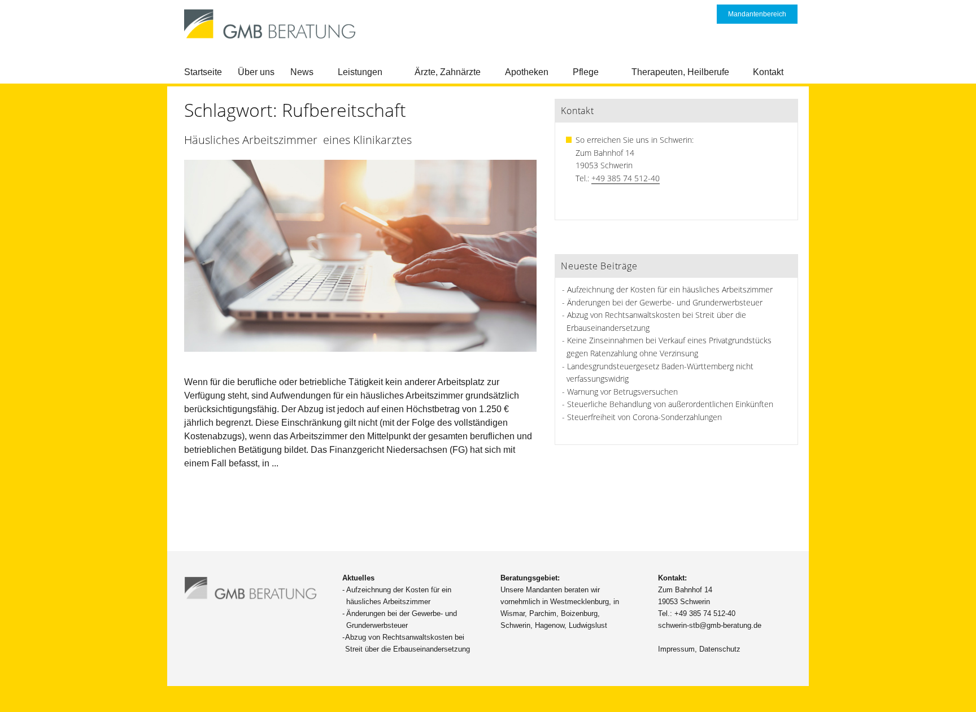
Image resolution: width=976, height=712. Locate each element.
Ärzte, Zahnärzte (448, 72)
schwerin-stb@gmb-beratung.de (709, 625)
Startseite (203, 72)
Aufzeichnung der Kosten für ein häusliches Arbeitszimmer (670, 289)
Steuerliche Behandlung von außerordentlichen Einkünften (670, 404)
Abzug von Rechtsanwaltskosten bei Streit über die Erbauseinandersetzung (407, 643)
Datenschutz (719, 649)
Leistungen (360, 72)
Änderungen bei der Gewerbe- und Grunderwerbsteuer (664, 302)
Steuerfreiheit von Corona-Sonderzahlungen (644, 417)
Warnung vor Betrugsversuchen (622, 391)
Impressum (676, 649)
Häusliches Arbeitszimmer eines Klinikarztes (298, 139)
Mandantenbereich (757, 14)
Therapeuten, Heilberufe (680, 72)
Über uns (256, 72)
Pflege (586, 72)
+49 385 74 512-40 (625, 178)
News (301, 72)
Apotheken (526, 72)
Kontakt (768, 72)
